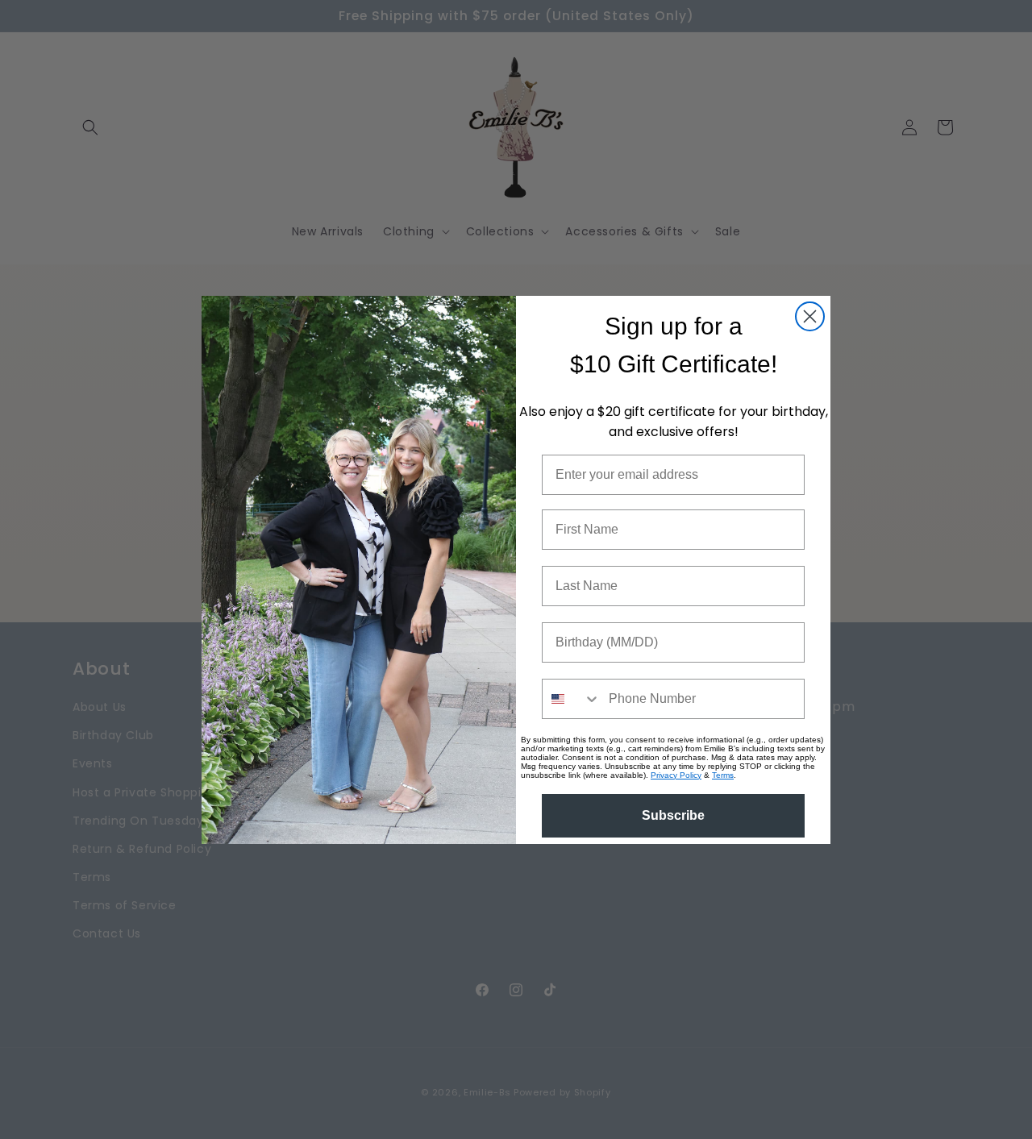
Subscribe (673, 815)
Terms (723, 775)
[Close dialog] (810, 316)
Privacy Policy (676, 775)
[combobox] (572, 699)
